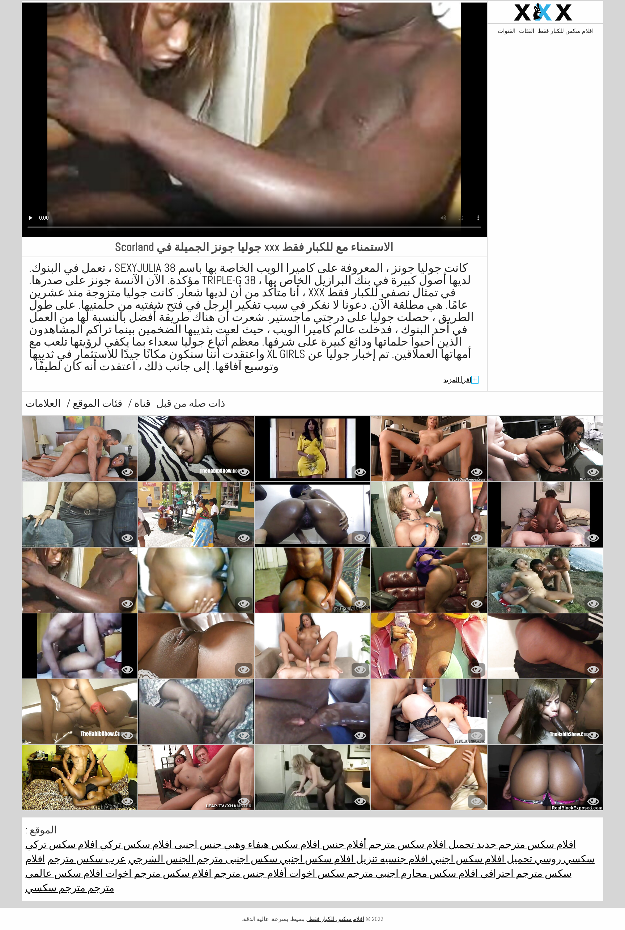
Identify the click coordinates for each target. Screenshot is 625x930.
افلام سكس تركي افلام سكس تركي (98, 844)
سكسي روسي (563, 859)
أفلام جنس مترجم (249, 873)
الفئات (526, 31)
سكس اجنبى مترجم (235, 859)
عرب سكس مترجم (86, 859)
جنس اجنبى (197, 844)
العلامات (43, 403)
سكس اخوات (315, 873)
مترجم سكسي (55, 888)
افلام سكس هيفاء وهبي (271, 844)
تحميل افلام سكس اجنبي (480, 859)
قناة (141, 403)
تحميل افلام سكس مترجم (420, 844)
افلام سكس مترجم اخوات (157, 873)
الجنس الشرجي (161, 859)
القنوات (506, 31)
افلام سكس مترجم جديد (525, 844)
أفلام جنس (343, 844)
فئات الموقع (96, 403)
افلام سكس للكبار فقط (566, 31)
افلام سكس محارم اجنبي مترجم (411, 873)
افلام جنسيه (403, 859)
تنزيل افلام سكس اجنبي (327, 859)
